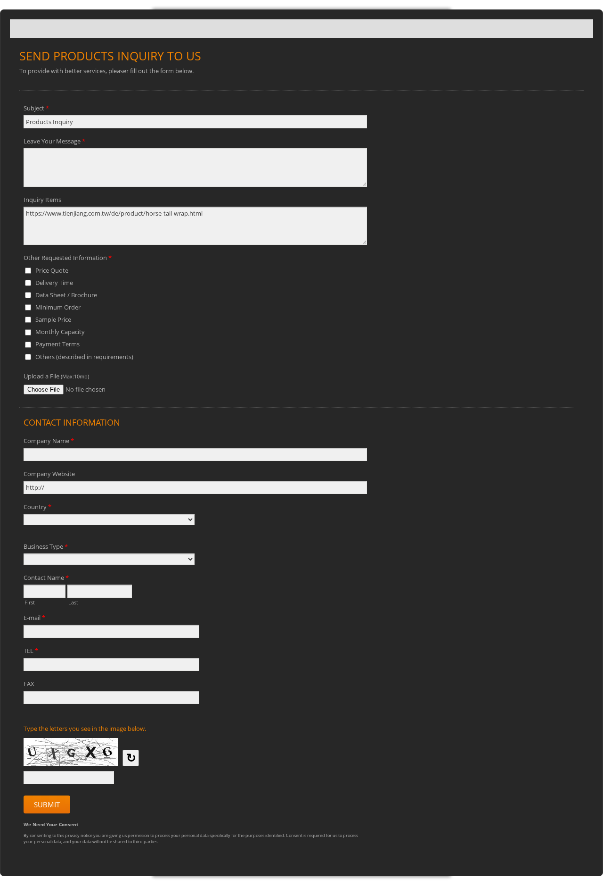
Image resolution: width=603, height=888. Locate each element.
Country (37, 507)
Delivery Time (54, 282)
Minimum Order (58, 307)
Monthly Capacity (60, 331)
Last (73, 601)
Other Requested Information (68, 257)
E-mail (34, 617)
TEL (31, 650)
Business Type (46, 546)
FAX (29, 683)
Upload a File (56, 376)
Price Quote (51, 270)
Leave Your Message (54, 141)
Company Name (49, 440)
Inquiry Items (42, 199)
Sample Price (53, 319)
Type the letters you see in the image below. (85, 728)
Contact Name (46, 577)
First (29, 601)
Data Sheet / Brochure (66, 295)
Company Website (49, 473)
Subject (36, 108)
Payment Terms (57, 344)
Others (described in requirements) (84, 356)
